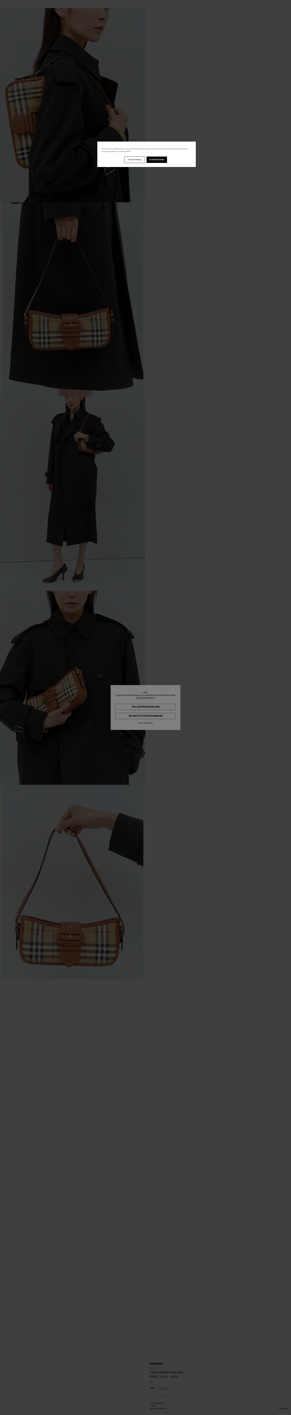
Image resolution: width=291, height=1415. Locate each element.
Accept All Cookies (156, 160)
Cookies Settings (134, 160)
